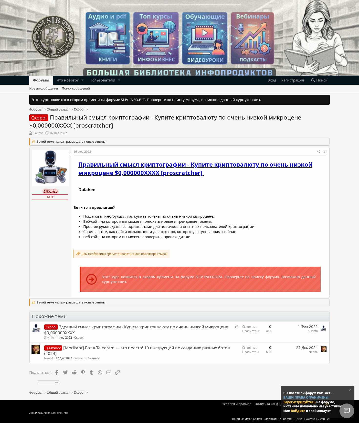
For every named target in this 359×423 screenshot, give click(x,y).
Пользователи (102, 80)
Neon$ (48, 358)
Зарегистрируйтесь (299, 402)
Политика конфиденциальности (279, 404)
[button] (82, 80)
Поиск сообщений (76, 88)
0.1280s (297, 419)
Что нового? (68, 80)
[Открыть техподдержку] (346, 410)
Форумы (41, 80)
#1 (325, 152)
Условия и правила (236, 404)
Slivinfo (38, 133)
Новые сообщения (43, 88)
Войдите (298, 411)
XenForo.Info (59, 412)
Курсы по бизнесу (87, 358)
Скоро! (79, 337)
